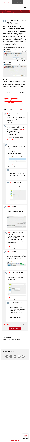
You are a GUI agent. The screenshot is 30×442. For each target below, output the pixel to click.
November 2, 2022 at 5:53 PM (14, 23)
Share (22, 109)
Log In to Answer (15, 328)
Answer (14, 109)
